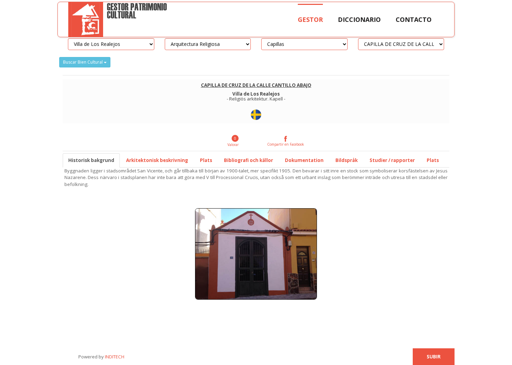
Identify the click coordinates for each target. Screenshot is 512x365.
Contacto (414, 19)
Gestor (310, 19)
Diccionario (359, 19)
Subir (434, 357)
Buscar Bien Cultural (83, 62)
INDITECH (114, 357)
